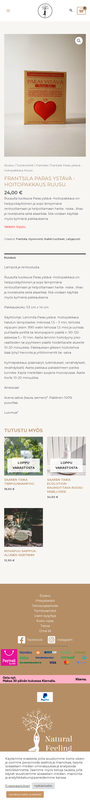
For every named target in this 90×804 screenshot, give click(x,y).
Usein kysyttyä (45, 616)
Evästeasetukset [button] (17, 786)
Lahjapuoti (73, 239)
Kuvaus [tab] (10, 257)
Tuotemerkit (25, 165)
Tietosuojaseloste (45, 606)
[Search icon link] (71, 10)
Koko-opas (45, 621)
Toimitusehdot (45, 611)
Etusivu (9, 165)
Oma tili (45, 631)
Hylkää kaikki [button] (43, 785)
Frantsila (42, 165)
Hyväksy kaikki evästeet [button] (25, 794)
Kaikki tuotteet (54, 239)
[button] (79, 40)
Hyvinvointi (35, 239)
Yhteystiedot (45, 601)
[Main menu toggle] (8, 11)
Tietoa (45, 626)
